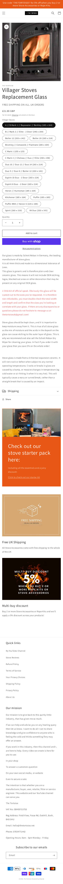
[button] (3, 13)
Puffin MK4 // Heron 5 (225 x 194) (21, 204)
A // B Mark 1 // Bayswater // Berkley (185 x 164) (28, 125)
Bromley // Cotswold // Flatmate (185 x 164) (27, 144)
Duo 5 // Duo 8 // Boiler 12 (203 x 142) (24, 171)
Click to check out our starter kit (24, 477)
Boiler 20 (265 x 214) (43, 138)
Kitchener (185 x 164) (15, 197)
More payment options (32, 248)
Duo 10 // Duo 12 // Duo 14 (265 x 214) (24, 164)
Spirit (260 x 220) (13, 210)
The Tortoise (27, 879)
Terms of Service (13, 670)
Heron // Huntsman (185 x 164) (20, 190)
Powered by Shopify (38, 879)
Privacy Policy (12, 690)
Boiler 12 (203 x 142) (15, 138)
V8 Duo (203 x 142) (38, 210)
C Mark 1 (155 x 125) (15, 151)
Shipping (15, 115)
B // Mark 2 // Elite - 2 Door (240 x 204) (24, 131)
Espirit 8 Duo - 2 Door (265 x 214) (21, 184)
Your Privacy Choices (15, 677)
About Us (10, 697)
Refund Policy (12, 664)
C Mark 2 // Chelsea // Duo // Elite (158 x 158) (27, 158)
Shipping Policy (13, 683)
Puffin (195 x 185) (41, 197)
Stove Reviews (12, 657)
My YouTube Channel (15, 651)
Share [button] (8, 399)
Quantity (6, 217)
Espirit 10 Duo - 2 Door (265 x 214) (22, 177)
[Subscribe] (54, 855)
